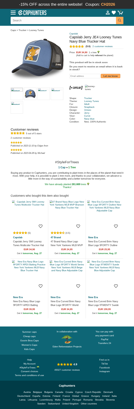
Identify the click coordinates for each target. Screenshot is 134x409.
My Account (29, 363)
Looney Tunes (36, 30)
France (66, 396)
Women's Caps (29, 345)
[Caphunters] (42, 12)
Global (75, 396)
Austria (27, 392)
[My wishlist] (114, 12)
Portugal (76, 399)
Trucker (22, 30)
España (36, 396)
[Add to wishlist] (41, 226)
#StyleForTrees (28, 367)
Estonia (46, 396)
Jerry (86, 113)
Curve (87, 115)
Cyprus (79, 392)
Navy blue (89, 118)
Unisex (87, 110)
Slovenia (110, 399)
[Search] (119, 20)
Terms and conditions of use (29, 375)
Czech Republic (93, 392)
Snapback (89, 107)
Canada (59, 392)
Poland (66, 399)
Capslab (73, 33)
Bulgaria (48, 392)
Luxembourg (46, 399)
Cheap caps (29, 336)
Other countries (89, 403)
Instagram (104, 371)
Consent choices (29, 371)
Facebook (105, 367)
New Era (93, 237)
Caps (14, 30)
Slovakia (99, 399)
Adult (86, 104)
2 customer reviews (102, 46)
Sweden (41, 403)
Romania (88, 399)
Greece (85, 396)
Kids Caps (29, 349)
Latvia (22, 399)
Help (29, 359)
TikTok (104, 363)
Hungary (95, 396)
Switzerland (54, 403)
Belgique (37, 392)
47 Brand (56, 237)
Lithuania (32, 399)
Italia (114, 396)
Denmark (108, 392)
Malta (58, 399)
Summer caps (29, 332)
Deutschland (23, 396)
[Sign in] (108, 12)
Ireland (105, 396)
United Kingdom (70, 403)
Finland (56, 396)
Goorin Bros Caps (29, 340)
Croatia (69, 392)
